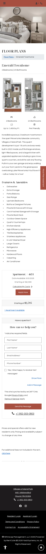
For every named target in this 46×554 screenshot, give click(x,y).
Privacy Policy (18, 395)
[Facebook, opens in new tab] (20, 506)
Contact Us (10, 527)
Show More (37, 378)
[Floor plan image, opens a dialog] (23, 95)
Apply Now (24, 292)
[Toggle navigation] (4, 3)
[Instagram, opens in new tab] (25, 506)
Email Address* (13, 356)
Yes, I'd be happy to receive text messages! (22, 372)
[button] (37, 3)
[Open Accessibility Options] (5, 548)
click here (6, 453)
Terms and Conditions (15, 522)
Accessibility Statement (29, 527)
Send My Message (23, 406)
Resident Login (14, 516)
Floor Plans (9, 57)
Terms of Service (11, 399)
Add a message (34, 385)
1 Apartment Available (14, 310)
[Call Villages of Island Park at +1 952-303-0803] (41, 3)
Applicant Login (30, 516)
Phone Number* (14, 363)
